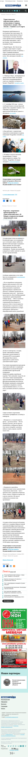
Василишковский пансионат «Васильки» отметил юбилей (15, 588)
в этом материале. (14, 162)
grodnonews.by (9, 734)
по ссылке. (13, 113)
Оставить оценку (14, 750)
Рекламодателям (10, 1)
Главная (3, 14)
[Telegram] (10, 201)
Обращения (4, 701)
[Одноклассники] (14, 201)
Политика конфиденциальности (9, 726)
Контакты (3, 704)
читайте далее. (19, 83)
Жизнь (13, 14)
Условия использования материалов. (12, 735)
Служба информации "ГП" (10, 194)
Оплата (3, 708)
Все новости (7, 601)
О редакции (4, 706)
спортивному (21, 277)
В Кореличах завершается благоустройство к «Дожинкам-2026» (14, 596)
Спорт (14, 206)
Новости (8, 14)
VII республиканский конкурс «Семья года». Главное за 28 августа (14, 575)
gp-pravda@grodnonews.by (11, 717)
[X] (7, 201)
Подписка (20, 1)
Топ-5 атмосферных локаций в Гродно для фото (14, 584)
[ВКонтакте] (4, 201)
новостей (9, 572)
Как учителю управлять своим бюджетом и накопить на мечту (13, 592)
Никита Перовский (8, 560)
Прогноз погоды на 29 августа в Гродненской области (12, 579)
